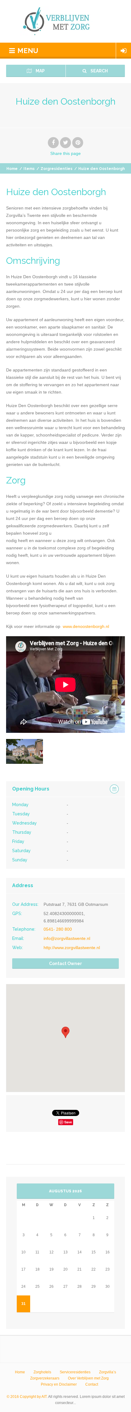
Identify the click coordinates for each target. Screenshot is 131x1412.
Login (123, 51)
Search (99, 70)
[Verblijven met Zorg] (65, 21)
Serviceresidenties (75, 1372)
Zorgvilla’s (107, 1372)
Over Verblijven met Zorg (88, 1378)
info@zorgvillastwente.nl (67, 938)
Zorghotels (42, 1372)
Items (29, 169)
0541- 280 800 (58, 929)
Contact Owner (65, 963)
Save (68, 1122)
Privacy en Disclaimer (59, 1384)
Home (12, 169)
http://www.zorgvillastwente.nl (72, 947)
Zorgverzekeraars (44, 1378)
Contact (91, 1384)
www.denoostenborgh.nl (84, 626)
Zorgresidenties (57, 169)
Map (40, 70)
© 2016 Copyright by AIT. (27, 1397)
